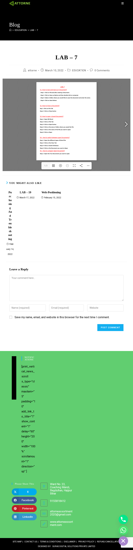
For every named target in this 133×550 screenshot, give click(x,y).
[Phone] (123, 519)
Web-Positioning (51, 192)
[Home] (10, 30)
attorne (32, 70)
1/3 (45, 165)
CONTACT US (30, 541)
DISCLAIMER (70, 541)
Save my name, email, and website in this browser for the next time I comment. (62, 317)
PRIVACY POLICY (86, 541)
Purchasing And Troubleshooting (10, 215)
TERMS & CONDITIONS (50, 541)
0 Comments (102, 70)
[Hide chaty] (123, 541)
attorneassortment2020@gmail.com (61, 513)
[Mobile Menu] (122, 3)
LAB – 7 (34, 30)
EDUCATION (79, 70)
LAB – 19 (25, 192)
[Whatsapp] (123, 530)
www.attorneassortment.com (61, 523)
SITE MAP (17, 541)
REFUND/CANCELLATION (108, 541)
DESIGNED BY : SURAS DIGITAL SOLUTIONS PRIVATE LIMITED (66, 546)
